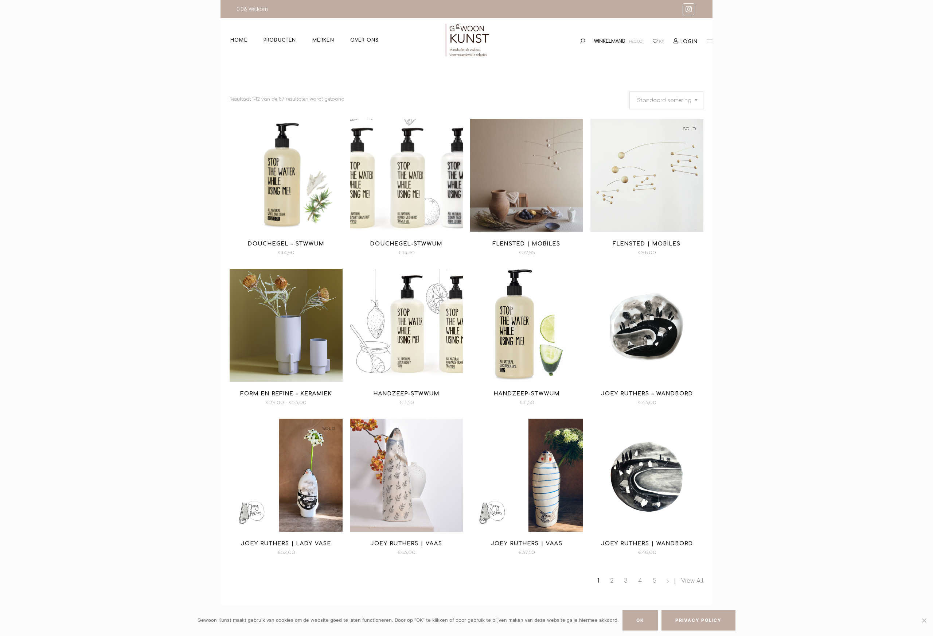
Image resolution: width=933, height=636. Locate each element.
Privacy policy (698, 620)
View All (692, 581)
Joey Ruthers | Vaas (406, 543)
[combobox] (666, 100)
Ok (640, 620)
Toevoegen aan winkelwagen (239, 252)
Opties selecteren (256, 402)
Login (689, 41)
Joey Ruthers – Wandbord (647, 393)
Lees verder (628, 252)
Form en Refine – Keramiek (286, 393)
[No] (924, 620)
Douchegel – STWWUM (286, 244)
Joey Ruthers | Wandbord (647, 543)
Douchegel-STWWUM (406, 244)
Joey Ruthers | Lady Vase (286, 543)
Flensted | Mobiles (527, 244)
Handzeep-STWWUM (407, 393)
